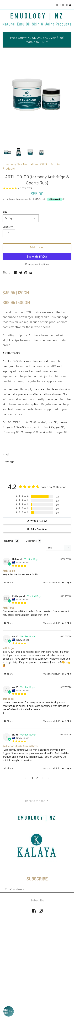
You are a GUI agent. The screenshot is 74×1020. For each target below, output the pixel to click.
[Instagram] (41, 910)
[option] (7, 152)
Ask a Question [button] (39, 529)
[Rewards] (8, 1011)
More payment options (37, 264)
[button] (64, 582)
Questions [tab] (31, 540)
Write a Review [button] (38, 520)
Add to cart (37, 247)
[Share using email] (30, 272)
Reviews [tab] (8, 540)
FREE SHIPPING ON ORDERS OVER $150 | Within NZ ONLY (37, 40)
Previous (8, 462)
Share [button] (10, 582)
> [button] (48, 778)
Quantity (8, 226)
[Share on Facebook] (15, 272)
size (5, 211)
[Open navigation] (5, 5)
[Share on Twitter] (20, 272)
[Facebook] (34, 910)
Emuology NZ (11, 164)
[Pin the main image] (25, 272)
